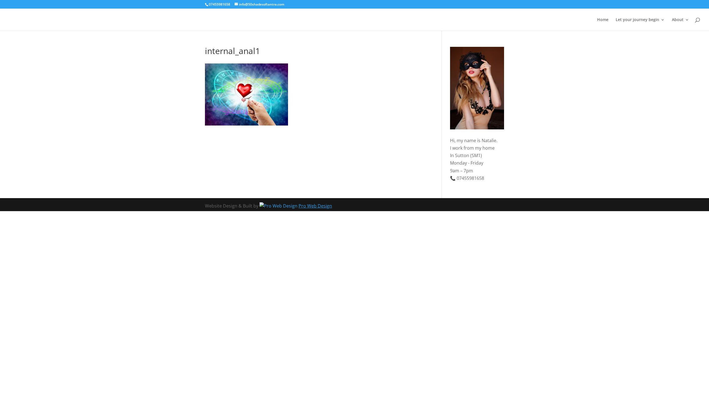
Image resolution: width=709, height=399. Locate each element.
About (678, 20)
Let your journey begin (637, 20)
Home (602, 20)
